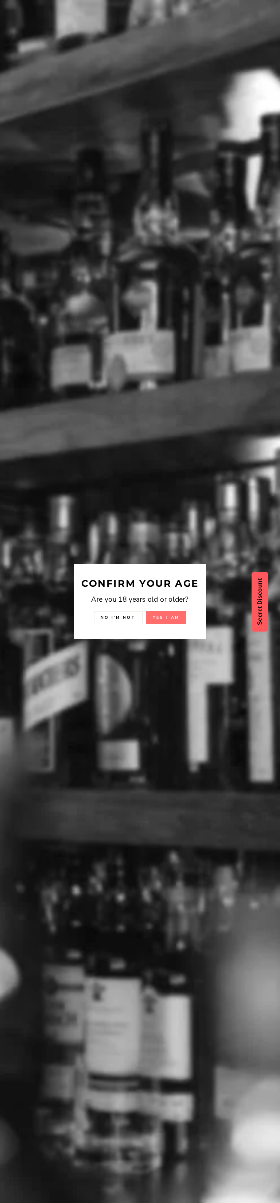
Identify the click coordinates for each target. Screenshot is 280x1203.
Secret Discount (260, 601)
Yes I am (166, 617)
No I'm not (118, 617)
